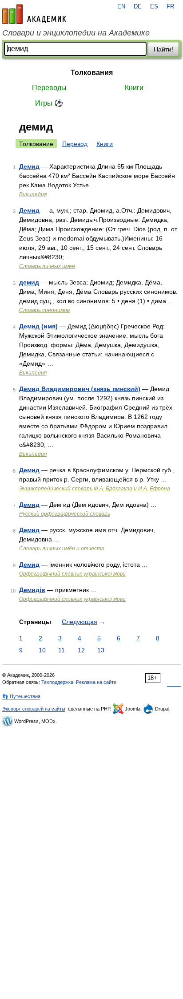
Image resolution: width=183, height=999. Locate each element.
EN (121, 7)
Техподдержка (57, 682)
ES (154, 7)
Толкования (92, 72)
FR (170, 7)
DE (138, 7)
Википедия (33, 194)
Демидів (32, 589)
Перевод (75, 143)
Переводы (49, 87)
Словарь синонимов (44, 310)
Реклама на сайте (96, 682)
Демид (29, 166)
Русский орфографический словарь (64, 514)
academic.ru (34, 14)
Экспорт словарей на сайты (33, 708)
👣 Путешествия (21, 696)
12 (81, 650)
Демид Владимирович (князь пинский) (79, 388)
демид (29, 282)
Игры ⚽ (49, 103)
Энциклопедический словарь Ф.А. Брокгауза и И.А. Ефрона (94, 489)
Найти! (163, 49)
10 (42, 650)
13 (100, 650)
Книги (134, 87)
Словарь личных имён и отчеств (61, 548)
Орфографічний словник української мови (72, 574)
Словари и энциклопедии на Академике (76, 32)
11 (61, 650)
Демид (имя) (38, 326)
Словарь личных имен (47, 266)
